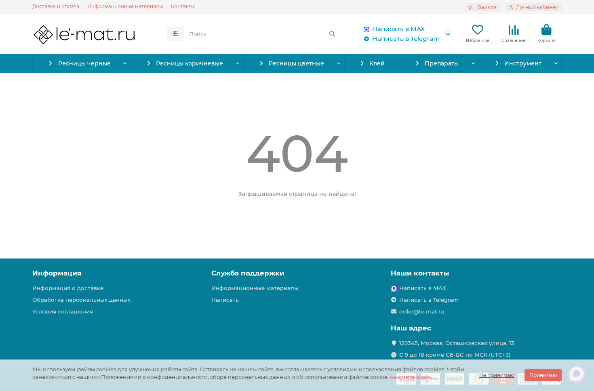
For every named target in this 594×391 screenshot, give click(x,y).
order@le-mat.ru (421, 311)
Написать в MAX (398, 29)
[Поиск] (332, 33)
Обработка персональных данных (81, 299)
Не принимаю (496, 375)
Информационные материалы (125, 6)
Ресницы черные (84, 63)
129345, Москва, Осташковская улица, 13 (456, 343)
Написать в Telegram (406, 38)
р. (483, 7)
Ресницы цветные (296, 63)
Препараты (442, 63)
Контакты (183, 6)
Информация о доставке (67, 288)
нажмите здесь (411, 377)
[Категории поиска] (175, 34)
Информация (57, 273)
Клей (377, 63)
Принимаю (543, 375)
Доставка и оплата (55, 6)
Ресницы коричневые (189, 63)
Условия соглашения (62, 311)
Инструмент (522, 63)
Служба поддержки (247, 273)
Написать (225, 299)
